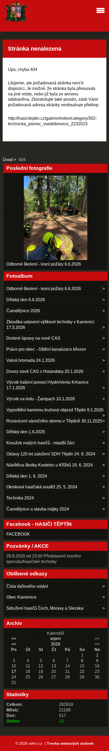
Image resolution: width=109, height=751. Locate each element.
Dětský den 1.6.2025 (25, 432)
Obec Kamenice (21, 597)
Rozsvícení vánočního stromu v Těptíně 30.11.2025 (54, 421)
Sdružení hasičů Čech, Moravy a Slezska (44, 608)
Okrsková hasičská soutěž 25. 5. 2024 (41, 487)
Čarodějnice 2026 (23, 311)
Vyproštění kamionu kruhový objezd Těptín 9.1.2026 (54, 410)
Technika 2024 (20, 498)
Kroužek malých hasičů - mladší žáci (40, 443)
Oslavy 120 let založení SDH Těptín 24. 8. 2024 (50, 454)
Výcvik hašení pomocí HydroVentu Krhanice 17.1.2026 (47, 385)
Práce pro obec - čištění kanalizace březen (46, 349)
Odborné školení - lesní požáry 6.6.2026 (43, 264)
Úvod (8, 159)
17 (13, 671)
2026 (55, 644)
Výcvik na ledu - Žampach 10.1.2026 (40, 399)
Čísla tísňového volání (27, 586)
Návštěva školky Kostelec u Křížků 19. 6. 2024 (49, 465)
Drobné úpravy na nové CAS (33, 338)
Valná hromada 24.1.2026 (30, 360)
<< (13, 638)
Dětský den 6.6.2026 (25, 299)
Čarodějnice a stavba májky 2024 (37, 509)
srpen (55, 638)
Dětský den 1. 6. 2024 (26, 476)
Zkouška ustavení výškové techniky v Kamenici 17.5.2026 (50, 325)
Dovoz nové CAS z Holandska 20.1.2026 (44, 371)
